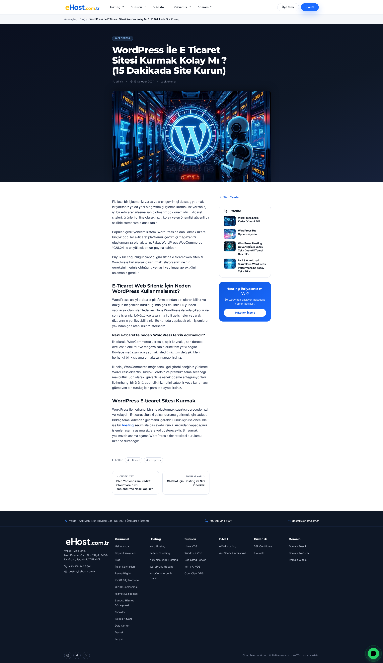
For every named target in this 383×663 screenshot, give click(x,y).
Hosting (114, 7)
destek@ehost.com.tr (305, 520)
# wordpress (153, 460)
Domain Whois (298, 559)
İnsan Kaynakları (125, 566)
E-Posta (158, 7)
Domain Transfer (299, 553)
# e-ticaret (133, 460)
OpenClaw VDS (194, 573)
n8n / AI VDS (192, 566)
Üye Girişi (288, 7)
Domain (203, 7)
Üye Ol (310, 7)
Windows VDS (193, 553)
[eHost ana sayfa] (82, 7)
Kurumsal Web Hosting (164, 559)
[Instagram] (67, 655)
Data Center (122, 625)
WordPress (122, 38)
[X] (86, 655)
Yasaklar (120, 612)
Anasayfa (70, 19)
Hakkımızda (122, 546)
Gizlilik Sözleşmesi (126, 586)
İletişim (119, 639)
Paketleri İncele (245, 312)
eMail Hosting (227, 546)
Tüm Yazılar (231, 197)
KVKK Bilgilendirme (127, 580)
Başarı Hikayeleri (125, 553)
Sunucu (136, 7)
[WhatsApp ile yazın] (373, 653)
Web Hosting (158, 546)
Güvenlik (180, 7)
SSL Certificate (263, 546)
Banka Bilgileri (123, 573)
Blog (82, 19)
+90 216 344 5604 (220, 520)
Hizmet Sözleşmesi (126, 593)
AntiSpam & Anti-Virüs (232, 553)
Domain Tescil (297, 546)
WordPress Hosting (162, 566)
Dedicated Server (195, 559)
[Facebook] (77, 655)
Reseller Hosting (160, 553)
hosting (128, 425)
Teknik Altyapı (123, 618)
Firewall (259, 553)
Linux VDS (191, 546)
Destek (119, 632)
